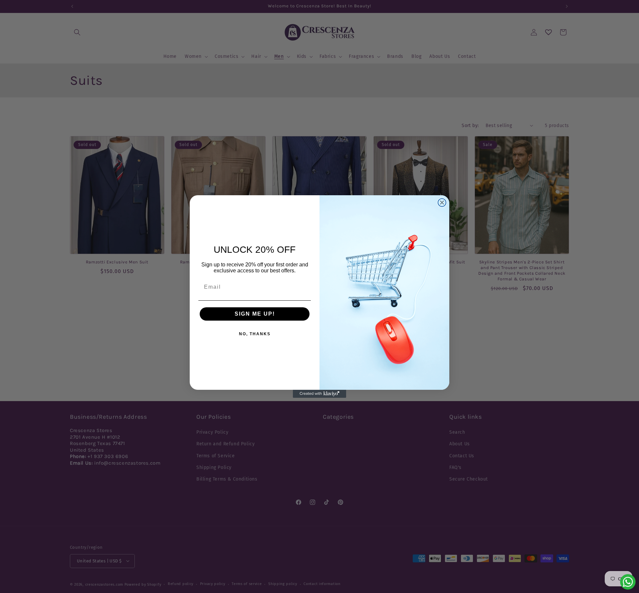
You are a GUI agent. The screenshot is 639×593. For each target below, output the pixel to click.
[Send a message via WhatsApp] (628, 582)
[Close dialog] (442, 203)
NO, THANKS (255, 334)
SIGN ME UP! (255, 314)
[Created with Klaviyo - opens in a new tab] (319, 394)
